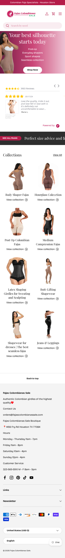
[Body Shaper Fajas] (17, 176)
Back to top (33, 378)
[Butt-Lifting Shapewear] (48, 271)
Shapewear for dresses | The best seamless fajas (17, 347)
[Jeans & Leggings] (48, 324)
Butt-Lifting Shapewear (48, 291)
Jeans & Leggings (48, 343)
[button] (53, 13)
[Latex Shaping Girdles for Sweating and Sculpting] (17, 271)
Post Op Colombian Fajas (17, 242)
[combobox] (32, 25)
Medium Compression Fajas (48, 242)
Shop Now (32, 70)
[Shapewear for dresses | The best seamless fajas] (17, 324)
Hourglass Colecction (48, 195)
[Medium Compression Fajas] (48, 222)
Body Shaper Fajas (17, 195)
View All (57, 154)
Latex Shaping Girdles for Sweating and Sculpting (17, 293)
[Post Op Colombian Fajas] (17, 222)
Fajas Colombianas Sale (20, 551)
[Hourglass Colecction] (48, 176)
